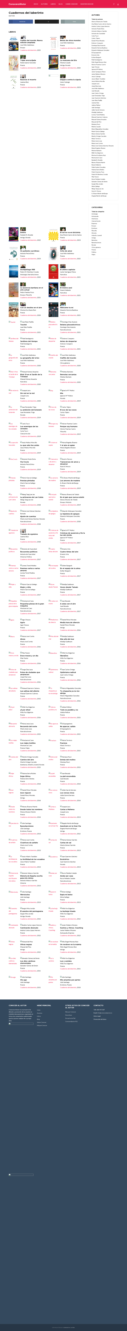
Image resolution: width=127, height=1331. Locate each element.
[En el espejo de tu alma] (53, 566)
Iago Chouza (95, 67)
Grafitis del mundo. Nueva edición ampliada (31, 42)
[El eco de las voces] (53, 408)
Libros (53, 4)
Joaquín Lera (95, 83)
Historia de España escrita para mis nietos (31, 877)
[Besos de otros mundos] (53, 43)
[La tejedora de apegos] (53, 512)
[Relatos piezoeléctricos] (53, 324)
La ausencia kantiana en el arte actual (31, 289)
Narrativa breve (96, 242)
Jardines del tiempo (29, 341)
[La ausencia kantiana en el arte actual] (13, 289)
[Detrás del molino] (53, 758)
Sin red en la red (27, 393)
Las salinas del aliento (29, 691)
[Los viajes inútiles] (13, 741)
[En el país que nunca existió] (53, 497)
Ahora (22, 639)
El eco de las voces (68, 410)
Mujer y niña (25, 587)
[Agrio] (13, 619)
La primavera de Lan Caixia (31, 497)
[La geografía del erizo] (13, 358)
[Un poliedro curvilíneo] (13, 253)
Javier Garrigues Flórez (99, 72)
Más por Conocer (70, 1012)
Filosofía (94, 230)
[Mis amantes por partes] (53, 980)
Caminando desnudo (29, 928)
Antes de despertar (68, 341)
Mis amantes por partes (70, 980)
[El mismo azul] (53, 289)
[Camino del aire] (13, 758)
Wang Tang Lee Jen (98, 189)
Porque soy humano (68, 426)
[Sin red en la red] (13, 391)
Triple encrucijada (28, 60)
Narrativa (94, 240)
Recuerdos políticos (28, 552)
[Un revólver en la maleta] (53, 943)
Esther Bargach (96, 57)
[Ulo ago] (13, 977)
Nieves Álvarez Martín (98, 162)
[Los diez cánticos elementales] (13, 961)
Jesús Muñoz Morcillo (98, 81)
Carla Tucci (95, 36)
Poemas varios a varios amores (30, 569)
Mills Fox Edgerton (97, 153)
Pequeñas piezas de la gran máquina (32, 605)
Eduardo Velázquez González (100, 50)
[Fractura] (53, 740)
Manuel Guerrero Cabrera (99, 117)
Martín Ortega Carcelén (99, 136)
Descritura (68, 1015)
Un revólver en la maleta (70, 944)
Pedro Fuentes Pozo (98, 172)
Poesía (94, 250)
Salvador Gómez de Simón (99, 181)
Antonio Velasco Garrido (99, 31)
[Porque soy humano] (53, 425)
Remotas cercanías (68, 375)
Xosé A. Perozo (96, 191)
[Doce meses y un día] (13, 654)
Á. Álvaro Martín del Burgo (100, 193)
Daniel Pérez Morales (98, 40)
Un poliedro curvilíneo (29, 251)
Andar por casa (66, 876)
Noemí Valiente (96, 165)
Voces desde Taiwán (69, 587)
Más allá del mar (67, 639)
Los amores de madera (70, 481)
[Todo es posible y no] (53, 708)
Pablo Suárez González (98, 167)
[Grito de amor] (53, 253)
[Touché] (13, 322)
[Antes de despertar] (53, 339)
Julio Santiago (96, 107)
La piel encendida (68, 776)
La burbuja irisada (67, 911)
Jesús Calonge (96, 76)
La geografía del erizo (29, 358)
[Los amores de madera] (53, 479)
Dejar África (25, 776)
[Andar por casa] (53, 874)
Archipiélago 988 (27, 270)
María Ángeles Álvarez (98, 148)
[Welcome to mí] (53, 309)
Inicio (36, 4)
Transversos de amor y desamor (70, 463)
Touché (23, 325)
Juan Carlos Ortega (98, 93)
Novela (94, 245)
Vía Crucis (24, 462)
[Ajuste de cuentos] (13, 512)
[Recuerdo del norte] (13, 725)
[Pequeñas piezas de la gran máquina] (13, 603)
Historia (94, 233)
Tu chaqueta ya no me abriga (69, 692)
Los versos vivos (67, 793)
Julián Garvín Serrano (98, 110)
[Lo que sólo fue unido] (13, 443)
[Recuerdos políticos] (13, 550)
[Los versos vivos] (53, 791)
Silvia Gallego (96, 186)
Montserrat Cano (97, 158)
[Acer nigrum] (13, 791)
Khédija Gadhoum (97, 112)
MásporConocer (86, 4)
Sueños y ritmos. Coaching (71, 928)
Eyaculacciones (26, 826)
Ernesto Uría (95, 55)
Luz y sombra (66, 961)
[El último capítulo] (53, 271)
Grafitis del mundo (68, 358)
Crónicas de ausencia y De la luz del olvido (72, 534)
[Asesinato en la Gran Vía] (53, 824)
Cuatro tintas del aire (69, 552)
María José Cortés (97, 143)
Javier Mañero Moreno (98, 74)
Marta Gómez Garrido (98, 134)
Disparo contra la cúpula (70, 80)
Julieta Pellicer (96, 105)
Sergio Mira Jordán (97, 184)
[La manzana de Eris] (53, 62)
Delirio (23, 232)
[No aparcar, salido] (53, 725)
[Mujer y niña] (13, 585)
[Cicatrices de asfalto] (13, 841)
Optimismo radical (68, 672)
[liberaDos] (53, 653)
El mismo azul (66, 288)
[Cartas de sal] (53, 841)
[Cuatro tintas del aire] (53, 550)
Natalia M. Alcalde (97, 160)
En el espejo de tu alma (70, 568)
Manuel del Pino (96, 122)
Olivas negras (26, 944)
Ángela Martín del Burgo (99, 196)
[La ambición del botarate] (13, 410)
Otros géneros (96, 247)
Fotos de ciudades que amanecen (30, 673)
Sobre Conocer (71, 4)
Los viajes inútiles (28, 743)
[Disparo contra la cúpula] (53, 149)
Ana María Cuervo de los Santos (101, 24)
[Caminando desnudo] (13, 926)
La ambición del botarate (31, 410)
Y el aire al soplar (67, 445)
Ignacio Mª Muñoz (97, 69)
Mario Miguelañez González (100, 129)
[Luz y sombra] (53, 959)
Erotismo (94, 228)
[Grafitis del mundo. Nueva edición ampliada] (13, 43)
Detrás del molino (67, 760)
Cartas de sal (65, 843)
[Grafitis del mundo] (53, 356)
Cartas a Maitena (67, 809)
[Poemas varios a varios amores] (13, 568)
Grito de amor (66, 251)
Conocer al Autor (69, 1327)
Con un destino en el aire (31, 308)
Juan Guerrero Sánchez (99, 98)
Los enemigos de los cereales (29, 428)
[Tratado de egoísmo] (13, 531)
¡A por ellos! (25, 710)
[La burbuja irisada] (53, 909)
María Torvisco (96, 138)
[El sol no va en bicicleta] (53, 234)
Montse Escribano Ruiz (99, 155)
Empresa (94, 223)
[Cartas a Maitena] (53, 808)
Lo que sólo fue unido (29, 445)
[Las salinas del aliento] (13, 689)
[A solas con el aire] (53, 602)
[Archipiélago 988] (13, 271)
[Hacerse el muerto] (13, 81)
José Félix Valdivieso (98, 88)
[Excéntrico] (53, 856)
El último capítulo (67, 270)
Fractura (63, 743)
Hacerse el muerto (28, 80)
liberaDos (64, 656)
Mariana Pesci (96, 124)
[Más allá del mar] (53, 637)
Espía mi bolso (66, 895)
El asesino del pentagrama (31, 911)
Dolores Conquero (97, 43)
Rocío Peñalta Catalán (98, 179)
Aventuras (95, 218)
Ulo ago (23, 980)
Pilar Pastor (95, 177)
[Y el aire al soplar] (53, 443)
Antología (95, 214)
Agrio (22, 622)
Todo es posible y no (69, 710)
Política (94, 252)
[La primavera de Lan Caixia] (13, 497)
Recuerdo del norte (28, 726)
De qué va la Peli (70, 1018)
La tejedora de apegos (69, 514)
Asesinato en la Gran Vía (70, 826)
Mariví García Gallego (98, 131)
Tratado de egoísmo (29, 534)
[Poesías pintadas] (13, 479)
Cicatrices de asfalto (29, 843)
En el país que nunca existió (72, 497)
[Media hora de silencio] (53, 621)
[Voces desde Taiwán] (53, 585)
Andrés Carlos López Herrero (101, 26)
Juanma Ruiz (95, 103)
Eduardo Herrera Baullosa (99, 48)
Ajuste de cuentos (28, 516)
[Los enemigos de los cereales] (13, 426)
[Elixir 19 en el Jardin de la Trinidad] (13, 374)
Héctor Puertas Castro (99, 64)
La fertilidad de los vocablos (32, 859)
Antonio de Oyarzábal (98, 33)
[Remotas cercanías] (53, 373)
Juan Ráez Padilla (97, 100)
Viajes (93, 254)
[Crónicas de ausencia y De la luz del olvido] (53, 534)
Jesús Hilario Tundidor (98, 79)
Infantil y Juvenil (97, 235)
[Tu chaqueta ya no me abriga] (53, 691)
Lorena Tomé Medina (98, 115)
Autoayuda (95, 216)
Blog (61, 4)
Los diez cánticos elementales (27, 962)
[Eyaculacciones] (13, 824)
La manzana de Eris (68, 60)
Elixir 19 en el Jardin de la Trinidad (31, 376)
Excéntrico (64, 859)
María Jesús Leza (97, 141)
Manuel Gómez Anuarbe (99, 119)
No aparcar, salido (67, 726)
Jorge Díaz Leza (96, 86)
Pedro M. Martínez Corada (100, 174)
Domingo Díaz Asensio (98, 45)
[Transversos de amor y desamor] (53, 462)
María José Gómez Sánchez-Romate (103, 146)
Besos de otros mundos (70, 40)
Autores (44, 4)
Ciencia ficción (96, 221)
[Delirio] (13, 234)
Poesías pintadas (27, 481)
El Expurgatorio (96, 52)
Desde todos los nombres (31, 809)
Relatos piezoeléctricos (70, 325)
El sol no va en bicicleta (70, 232)
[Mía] (53, 390)
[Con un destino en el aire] (13, 309)
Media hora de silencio (70, 622)
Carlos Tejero (96, 38)
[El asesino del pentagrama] (13, 911)
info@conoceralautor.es (104, 1013)
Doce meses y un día (29, 656)
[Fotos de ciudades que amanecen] (13, 672)
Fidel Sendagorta (97, 60)
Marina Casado (96, 126)
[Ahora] (13, 636)
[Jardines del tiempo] (13, 339)
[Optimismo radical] (53, 670)
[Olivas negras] (13, 943)
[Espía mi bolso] (53, 893)
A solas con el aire (68, 604)
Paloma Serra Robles (98, 169)
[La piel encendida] (53, 774)
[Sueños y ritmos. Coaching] (53, 928)
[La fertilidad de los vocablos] (13, 859)
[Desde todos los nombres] (13, 809)
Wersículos (25, 895)
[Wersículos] (13, 892)
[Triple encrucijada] (13, 63)
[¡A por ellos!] (13, 708)
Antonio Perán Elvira (98, 29)
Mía (61, 393)
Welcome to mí (66, 308)
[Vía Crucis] (13, 459)
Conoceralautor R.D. (71, 1021)
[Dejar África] (13, 774)
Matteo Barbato (97, 150)
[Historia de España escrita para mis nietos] (13, 877)
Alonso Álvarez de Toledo (99, 21)
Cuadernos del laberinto (28, 50)
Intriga (94, 238)
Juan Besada (95, 91)
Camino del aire (27, 760)
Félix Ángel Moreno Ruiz (99, 62)
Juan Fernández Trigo (98, 95)
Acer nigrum (25, 793)
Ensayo (94, 226)
